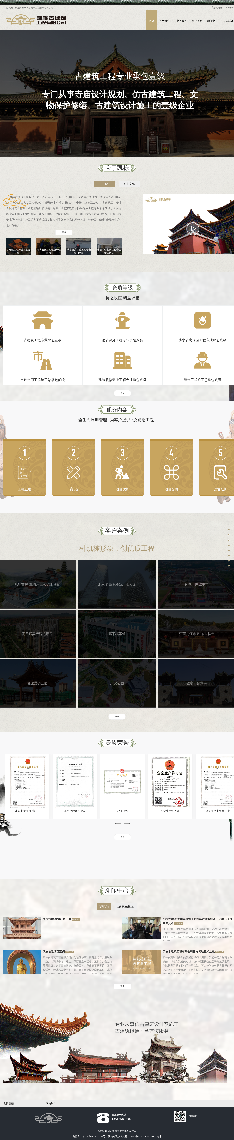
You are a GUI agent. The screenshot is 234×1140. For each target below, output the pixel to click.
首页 (151, 20)
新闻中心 (212, 20)
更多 (64, 232)
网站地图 (218, 8)
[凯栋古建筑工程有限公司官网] (37, 14)
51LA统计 (156, 1136)
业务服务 (181, 20)
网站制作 (51, 1103)
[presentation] (118, 824)
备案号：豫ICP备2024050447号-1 (90, 1136)
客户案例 (197, 20)
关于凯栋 (164, 20)
